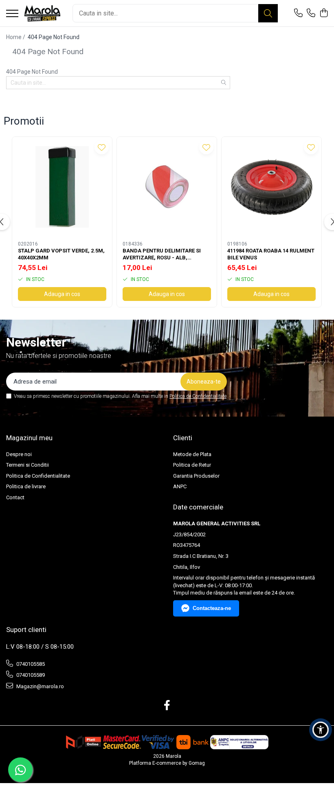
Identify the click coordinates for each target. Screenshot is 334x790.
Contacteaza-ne (212, 608)
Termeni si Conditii (27, 465)
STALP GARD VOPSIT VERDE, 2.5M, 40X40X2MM (61, 254)
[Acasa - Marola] (42, 13)
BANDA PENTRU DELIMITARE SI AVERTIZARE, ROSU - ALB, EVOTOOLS (162, 254)
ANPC (180, 486)
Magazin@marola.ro (39, 686)
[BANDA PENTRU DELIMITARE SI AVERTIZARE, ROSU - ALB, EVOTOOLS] (167, 187)
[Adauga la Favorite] (101, 147)
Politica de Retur (192, 465)
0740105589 (30, 675)
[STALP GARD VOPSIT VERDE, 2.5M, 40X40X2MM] (62, 187)
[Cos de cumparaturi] (323, 13)
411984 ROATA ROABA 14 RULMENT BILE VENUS (270, 254)
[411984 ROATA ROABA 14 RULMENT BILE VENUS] (271, 187)
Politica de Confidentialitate (197, 396)
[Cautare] (268, 13)
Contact (15, 497)
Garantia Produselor (196, 476)
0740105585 (30, 664)
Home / (16, 37)
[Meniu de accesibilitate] (320, 729)
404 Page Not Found (53, 37)
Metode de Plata (192, 454)
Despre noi (19, 454)
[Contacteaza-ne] (298, 13)
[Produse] (12, 14)
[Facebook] (167, 705)
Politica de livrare (26, 486)
